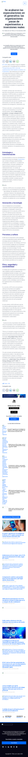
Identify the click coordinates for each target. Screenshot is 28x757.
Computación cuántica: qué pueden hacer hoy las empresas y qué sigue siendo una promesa (12, 578)
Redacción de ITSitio (14, 406)
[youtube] (11, 746)
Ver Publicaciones (14, 408)
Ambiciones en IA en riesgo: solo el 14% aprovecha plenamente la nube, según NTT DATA (13, 556)
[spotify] (17, 746)
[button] (14, 419)
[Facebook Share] (3, 61)
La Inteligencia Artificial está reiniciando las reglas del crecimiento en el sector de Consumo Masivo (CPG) (13, 642)
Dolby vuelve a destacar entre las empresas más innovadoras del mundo (13, 621)
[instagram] (14, 746)
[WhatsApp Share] (17, 61)
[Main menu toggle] (24, 3)
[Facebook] (3, 746)
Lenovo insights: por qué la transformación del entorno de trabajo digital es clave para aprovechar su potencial (13, 688)
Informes (14, 53)
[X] (6, 746)
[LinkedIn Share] (10, 61)
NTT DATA (4, 64)
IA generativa (21, 159)
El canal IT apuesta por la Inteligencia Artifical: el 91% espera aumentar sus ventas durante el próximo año (13, 535)
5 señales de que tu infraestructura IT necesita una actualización (13, 709)
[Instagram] (8, 746)
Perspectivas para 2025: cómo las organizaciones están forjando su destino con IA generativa (13, 69)
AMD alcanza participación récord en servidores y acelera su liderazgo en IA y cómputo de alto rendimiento (13, 600)
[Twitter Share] (7, 61)
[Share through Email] (14, 61)
